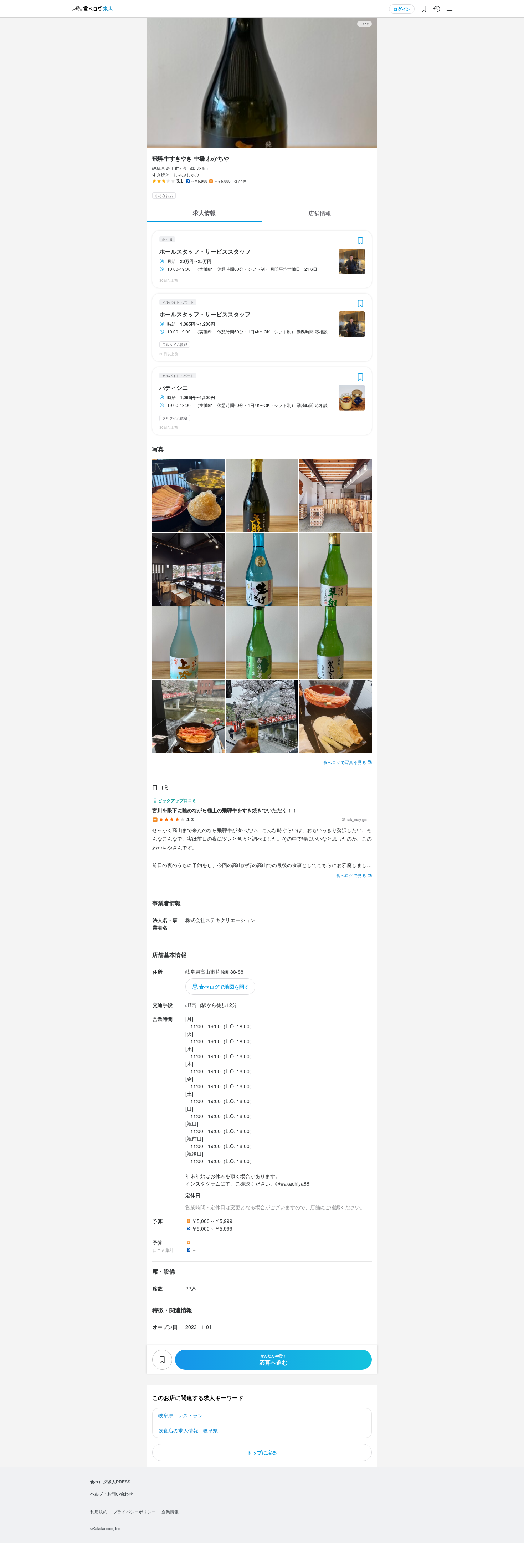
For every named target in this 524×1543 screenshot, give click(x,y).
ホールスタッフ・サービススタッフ (205, 251)
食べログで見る (351, 875)
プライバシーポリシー (134, 1511)
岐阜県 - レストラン (180, 1415)
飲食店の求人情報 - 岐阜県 (188, 1430)
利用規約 (98, 1511)
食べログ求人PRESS (110, 1481)
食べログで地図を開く (224, 986)
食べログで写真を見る (344, 762)
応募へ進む (273, 1359)
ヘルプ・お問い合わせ (111, 1494)
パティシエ (173, 388)
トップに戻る (262, 1452)
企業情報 (170, 1511)
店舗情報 (319, 213)
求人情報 (204, 213)
